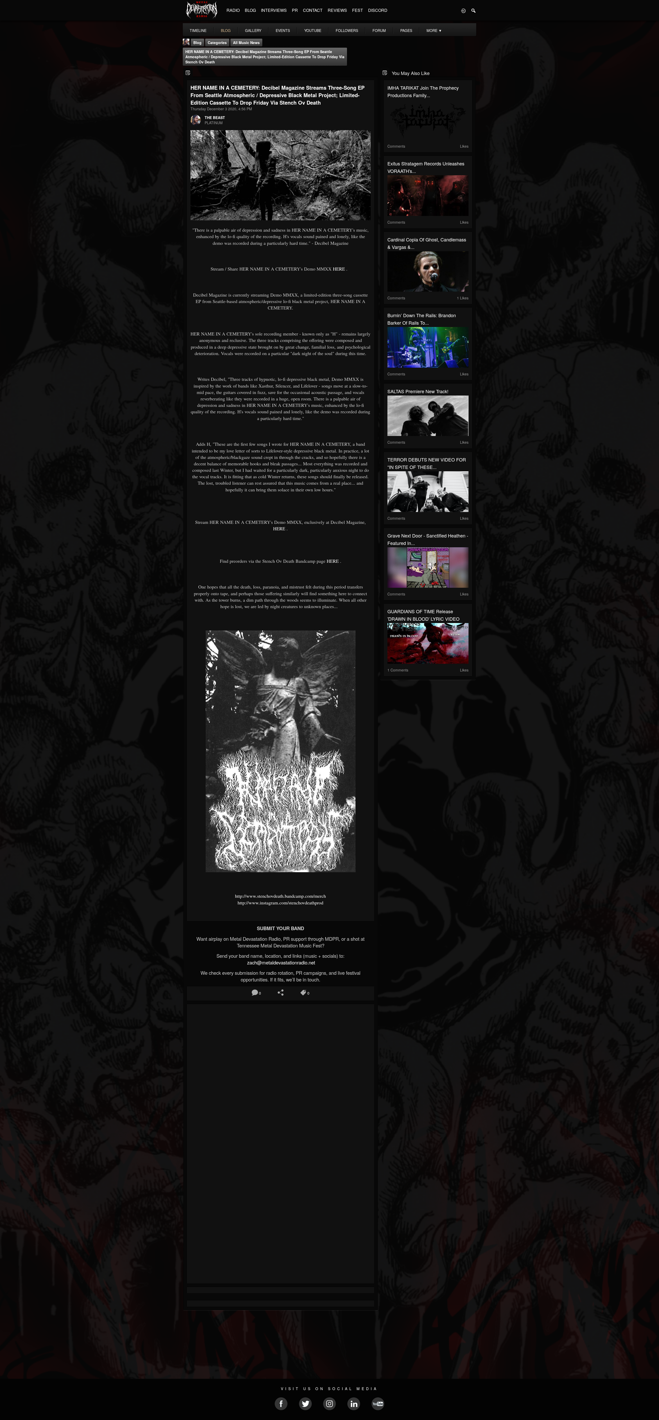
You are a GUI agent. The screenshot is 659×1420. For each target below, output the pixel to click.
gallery (253, 30)
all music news (246, 42)
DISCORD (377, 10)
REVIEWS (337, 10)
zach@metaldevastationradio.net (280, 962)
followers (347, 30)
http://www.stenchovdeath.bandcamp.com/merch (280, 896)
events (283, 30)
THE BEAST (215, 117)
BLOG (250, 10)
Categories (217, 42)
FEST (357, 10)
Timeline (198, 30)
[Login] (463, 10)
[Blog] (188, 72)
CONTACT (313, 10)
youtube (312, 30)
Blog (197, 42)
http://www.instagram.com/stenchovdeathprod (280, 903)
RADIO (233, 10)
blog (226, 30)
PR (295, 10)
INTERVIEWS (274, 10)
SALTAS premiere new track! (417, 391)
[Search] (473, 10)
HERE (339, 269)
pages (406, 30)
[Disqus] (280, 1076)
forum (379, 30)
